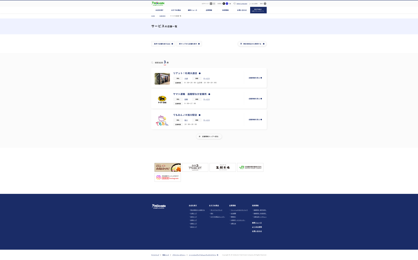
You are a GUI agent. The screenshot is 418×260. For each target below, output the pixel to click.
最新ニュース (257, 223)
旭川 (186, 120)
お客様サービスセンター (238, 220)
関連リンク (166, 255)
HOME (153, 16)
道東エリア (193, 220)
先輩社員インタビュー (260, 217)
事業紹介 (233, 217)
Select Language (242, 3)
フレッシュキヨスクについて (239, 210)
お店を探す (162, 16)
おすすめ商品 (214, 205)
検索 (261, 3)
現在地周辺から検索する (197, 210)
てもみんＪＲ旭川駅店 (185, 114)
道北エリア (193, 227)
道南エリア (193, 223)
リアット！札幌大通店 (185, 73)
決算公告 (233, 223)
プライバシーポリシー (178, 255)
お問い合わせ (257, 231)
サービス (206, 78)
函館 (186, 99)
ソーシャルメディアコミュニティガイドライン (202, 255)
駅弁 (212, 213)
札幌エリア (193, 213)
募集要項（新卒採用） (260, 210)
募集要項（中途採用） (260, 213)
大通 (186, 78)
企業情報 (232, 205)
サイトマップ (155, 255)
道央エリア (193, 217)
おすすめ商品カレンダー (218, 217)
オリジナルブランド (216, 210)
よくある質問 (253, 4)
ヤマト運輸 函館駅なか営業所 (190, 93)
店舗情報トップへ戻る (210, 136)
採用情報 (255, 205)
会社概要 (233, 213)
